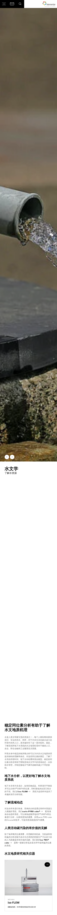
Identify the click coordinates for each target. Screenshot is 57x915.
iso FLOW (23, 791)
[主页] (49, 4)
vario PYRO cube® (31, 811)
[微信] (51, 235)
